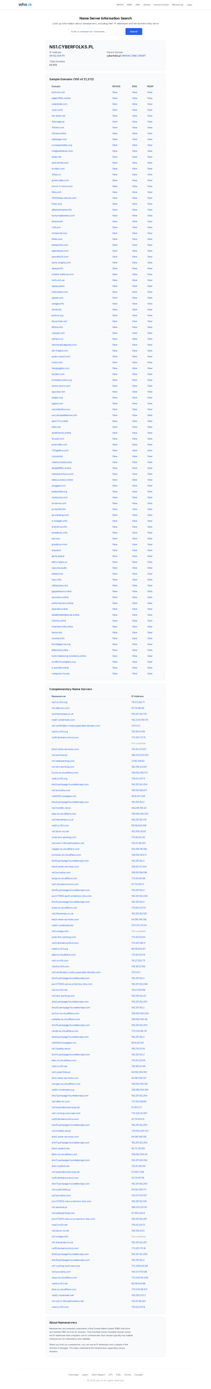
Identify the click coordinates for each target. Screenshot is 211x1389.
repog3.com (58, 333)
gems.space (58, 556)
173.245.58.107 (139, 1289)
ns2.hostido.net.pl (61, 807)
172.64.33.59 (138, 1060)
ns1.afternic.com (60, 708)
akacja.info (57, 268)
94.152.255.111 (138, 1189)
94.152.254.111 (57, 55)
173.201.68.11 (138, 942)
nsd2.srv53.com (60, 825)
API (111, 1374)
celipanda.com (59, 104)
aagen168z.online (61, 98)
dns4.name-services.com (65, 866)
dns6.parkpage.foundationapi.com (70, 1036)
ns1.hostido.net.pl (61, 1048)
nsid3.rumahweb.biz (62, 925)
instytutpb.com (60, 291)
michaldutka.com (61, 409)
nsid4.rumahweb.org (63, 1089)
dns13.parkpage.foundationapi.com (71, 1160)
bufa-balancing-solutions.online (69, 655)
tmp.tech (56, 550)
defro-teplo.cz (59, 562)
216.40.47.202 (139, 866)
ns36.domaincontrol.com (65, 1248)
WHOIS (120, 4)
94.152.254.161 (139, 1072)
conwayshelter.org (62, 145)
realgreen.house (60, 673)
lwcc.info (56, 579)
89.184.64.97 (138, 948)
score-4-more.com (62, 186)
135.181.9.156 (138, 966)
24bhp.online (59, 620)
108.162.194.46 (139, 1019)
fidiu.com (56, 192)
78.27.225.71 (138, 702)
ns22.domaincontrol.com (65, 942)
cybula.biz (57, 456)
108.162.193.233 (139, 813)
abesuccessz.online (62, 479)
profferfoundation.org (64, 661)
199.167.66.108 (139, 872)
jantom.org (57, 315)
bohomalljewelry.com (63, 215)
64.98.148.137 (138, 1078)
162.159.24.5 (138, 1230)
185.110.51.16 (138, 1048)
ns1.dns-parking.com (63, 766)
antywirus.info (59, 526)
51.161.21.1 (136, 1107)
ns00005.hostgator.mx (64, 796)
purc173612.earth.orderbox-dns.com (71, 895)
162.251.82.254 (139, 784)
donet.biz (57, 309)
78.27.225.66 (138, 989)
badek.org (57, 397)
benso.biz (57, 632)
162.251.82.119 (139, 713)
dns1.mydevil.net (60, 1166)
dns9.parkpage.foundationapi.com (70, 1254)
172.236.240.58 (139, 1265)
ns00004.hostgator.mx (64, 1042)
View (114, 92)
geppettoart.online (61, 591)
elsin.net (56, 426)
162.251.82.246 (139, 895)
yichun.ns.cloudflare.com (65, 1013)
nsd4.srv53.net (60, 1283)
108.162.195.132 (139, 1083)
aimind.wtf (57, 221)
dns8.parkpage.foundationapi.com (70, 860)
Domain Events (161, 4)
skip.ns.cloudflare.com (64, 813)
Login (189, 4)
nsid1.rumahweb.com (63, 719)
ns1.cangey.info (60, 1236)
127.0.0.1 (135, 725)
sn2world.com (59, 233)
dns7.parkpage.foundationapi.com (70, 1095)
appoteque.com (60, 250)
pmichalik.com (59, 444)
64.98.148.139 (138, 1136)
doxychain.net (59, 321)
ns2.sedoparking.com (63, 1213)
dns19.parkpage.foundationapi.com (71, 1025)
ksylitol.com (58, 374)
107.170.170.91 (139, 925)
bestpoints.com (60, 244)
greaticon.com (59, 544)
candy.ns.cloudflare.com (65, 1031)
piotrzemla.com (60, 162)
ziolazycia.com (60, 497)
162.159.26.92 (138, 831)
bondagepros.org (61, 644)
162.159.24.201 (139, 766)
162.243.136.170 (139, 719)
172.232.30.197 (139, 1113)
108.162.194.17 (139, 854)
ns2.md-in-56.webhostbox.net (68, 843)
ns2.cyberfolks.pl (61, 1189)
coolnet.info (58, 638)
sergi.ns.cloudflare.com (64, 878)
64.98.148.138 (138, 919)
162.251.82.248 (139, 984)
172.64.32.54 (138, 954)
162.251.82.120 (139, 913)
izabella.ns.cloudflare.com (66, 1019)
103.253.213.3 (138, 1295)
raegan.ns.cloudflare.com (65, 849)
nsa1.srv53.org (59, 778)
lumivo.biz (57, 362)
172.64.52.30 (138, 837)
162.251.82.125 (139, 1201)
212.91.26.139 (138, 1166)
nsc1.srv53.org (59, 702)
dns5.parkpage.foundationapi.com (70, 1001)
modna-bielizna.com (63, 274)
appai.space (58, 286)
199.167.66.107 (139, 790)
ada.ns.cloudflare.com (64, 954)
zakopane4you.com (62, 473)
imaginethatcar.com (62, 151)
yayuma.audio (59, 567)
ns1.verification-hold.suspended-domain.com (76, 725)
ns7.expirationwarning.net (66, 1171)
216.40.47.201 (138, 749)
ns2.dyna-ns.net (60, 1230)
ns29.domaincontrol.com (65, 1119)
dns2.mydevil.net (61, 1148)
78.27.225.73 (138, 960)
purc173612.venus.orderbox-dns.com (72, 984)
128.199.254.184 (140, 1089)
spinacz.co (57, 338)
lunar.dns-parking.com (64, 837)
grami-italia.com (60, 180)
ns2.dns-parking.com (63, 995)
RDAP (129, 4)
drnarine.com (59, 503)
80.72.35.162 (138, 1148)
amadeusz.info (59, 532)
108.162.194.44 (139, 1154)
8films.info (57, 327)
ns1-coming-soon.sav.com (66, 1265)
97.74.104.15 (137, 1119)
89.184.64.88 (138, 1283)
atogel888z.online (61, 468)
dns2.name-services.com (65, 749)
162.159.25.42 (138, 995)
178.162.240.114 (139, 1130)
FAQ (118, 1374)
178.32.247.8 (138, 1307)
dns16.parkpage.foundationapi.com (71, 1260)
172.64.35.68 (138, 878)
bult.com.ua (58, 280)
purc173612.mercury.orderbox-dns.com (73, 1218)
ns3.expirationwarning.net (66, 1107)
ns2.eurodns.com (61, 1195)
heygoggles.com (60, 368)
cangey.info (58, 303)
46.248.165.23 (139, 807)
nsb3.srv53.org (60, 731)
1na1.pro (56, 227)
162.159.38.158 (139, 849)
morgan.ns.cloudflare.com (66, 1083)
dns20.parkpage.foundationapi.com (71, 1007)
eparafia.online (60, 608)
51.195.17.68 (137, 1171)
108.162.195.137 (139, 772)
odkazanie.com (60, 585)
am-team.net (58, 115)
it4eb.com (57, 239)
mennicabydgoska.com (64, 344)
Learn (85, 1374)
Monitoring (177, 4)
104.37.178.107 (139, 1195)
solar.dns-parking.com (64, 937)
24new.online (59, 133)
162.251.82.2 (138, 802)
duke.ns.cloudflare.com (64, 907)
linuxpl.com (58, 438)
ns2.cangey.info (60, 931)
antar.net (56, 156)
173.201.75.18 (138, 1248)
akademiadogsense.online (65, 614)
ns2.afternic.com (61, 1101)
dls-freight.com (60, 350)
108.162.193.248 (140, 1013)
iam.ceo (56, 538)
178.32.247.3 (138, 778)
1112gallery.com (60, 450)
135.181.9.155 (138, 731)
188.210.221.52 (139, 1207)
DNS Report (98, 1374)
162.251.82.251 (139, 1218)
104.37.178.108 (139, 1271)
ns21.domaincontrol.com (65, 884)
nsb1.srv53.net (59, 1066)
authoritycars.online (62, 603)
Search (134, 31)
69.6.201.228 (138, 796)
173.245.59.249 (139, 1277)
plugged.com (59, 485)
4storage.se (58, 121)
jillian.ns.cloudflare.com (64, 1154)
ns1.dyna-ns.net (60, 831)
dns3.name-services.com (65, 919)
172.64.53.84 (138, 937)
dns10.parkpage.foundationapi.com (71, 901)
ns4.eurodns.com (61, 1271)
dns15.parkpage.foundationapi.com (71, 1124)
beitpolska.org (59, 491)
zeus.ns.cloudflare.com (64, 1277)
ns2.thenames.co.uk (62, 913)
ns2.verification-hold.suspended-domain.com (76, 972)
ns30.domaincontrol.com (65, 737)
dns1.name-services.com (65, 1078)
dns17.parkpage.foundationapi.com (70, 1183)
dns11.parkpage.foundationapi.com (70, 1142)
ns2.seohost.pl (59, 755)
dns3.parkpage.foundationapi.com (70, 784)
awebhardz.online (61, 432)
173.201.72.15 (138, 737)
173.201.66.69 (138, 1101)
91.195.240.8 (138, 1213)
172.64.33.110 (138, 907)
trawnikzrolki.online (62, 626)
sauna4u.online (60, 597)
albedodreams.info (62, 209)
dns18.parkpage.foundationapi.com (71, 890)
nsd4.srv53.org (60, 948)
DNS (138, 4)
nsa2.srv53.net (59, 1224)
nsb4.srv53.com (60, 966)
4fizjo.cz (56, 174)
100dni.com (58, 127)
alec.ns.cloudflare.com (64, 1060)
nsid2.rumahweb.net (63, 1295)
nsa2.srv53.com (60, 1307)
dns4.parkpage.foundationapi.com (70, 802)
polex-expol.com (61, 356)
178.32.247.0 (138, 1224)
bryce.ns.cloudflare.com (65, 772)
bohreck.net (58, 92)
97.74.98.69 (137, 708)
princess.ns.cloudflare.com (66, 854)
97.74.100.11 (137, 884)
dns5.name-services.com (65, 1136)
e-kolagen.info (59, 520)
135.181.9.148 (138, 1066)
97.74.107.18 (137, 1177)
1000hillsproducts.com (64, 197)
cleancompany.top (62, 462)
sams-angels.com (61, 262)
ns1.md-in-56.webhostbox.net (68, 1301)
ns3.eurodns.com (61, 872)
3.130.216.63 (137, 760)
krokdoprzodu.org (62, 380)
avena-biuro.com (61, 385)
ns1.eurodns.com (61, 790)
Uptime (146, 4)
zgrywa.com (58, 391)
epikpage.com (59, 139)
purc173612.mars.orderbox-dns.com (71, 1201)
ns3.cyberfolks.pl (61, 1072)
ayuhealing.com (60, 515)
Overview (73, 1374)
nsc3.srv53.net (59, 989)
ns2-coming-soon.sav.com (66, 1113)
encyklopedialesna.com (64, 415)
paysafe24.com (60, 256)
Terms (127, 1374)
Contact (138, 1374)
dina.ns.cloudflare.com (64, 1289)
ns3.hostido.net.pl (61, 1130)
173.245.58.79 (139, 1031)
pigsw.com (57, 403)
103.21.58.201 (138, 843)
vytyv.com (57, 109)
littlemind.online (60, 650)
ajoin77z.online (60, 421)
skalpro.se (57, 573)
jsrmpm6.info (59, 509)
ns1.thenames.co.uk (62, 1242)
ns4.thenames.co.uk (62, 713)
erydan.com (58, 168)
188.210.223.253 (140, 755)
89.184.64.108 (138, 825)
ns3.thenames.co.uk (62, 819)
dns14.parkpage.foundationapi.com (71, 1054)
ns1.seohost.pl (59, 1207)
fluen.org (57, 203)
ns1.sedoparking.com (63, 760)
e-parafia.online (60, 667)
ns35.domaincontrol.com (65, 1177)
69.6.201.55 (137, 1042)
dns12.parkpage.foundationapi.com (71, 978)
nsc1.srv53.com (60, 960)
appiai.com (57, 297)
